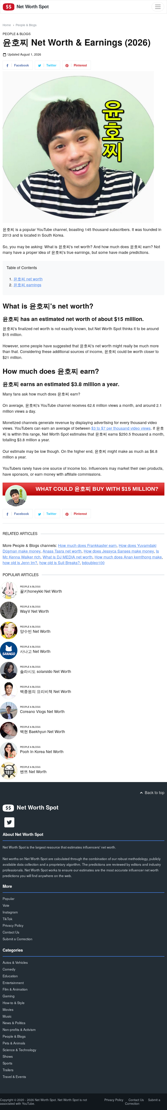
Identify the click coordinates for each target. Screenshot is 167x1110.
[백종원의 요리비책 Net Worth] (8, 689)
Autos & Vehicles (15, 962)
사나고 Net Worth (35, 651)
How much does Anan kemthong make (128, 557)
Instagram (10, 912)
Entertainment (13, 982)
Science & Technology (19, 1049)
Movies (8, 1009)
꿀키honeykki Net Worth (41, 591)
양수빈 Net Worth (35, 631)
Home (7, 25)
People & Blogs (26, 25)
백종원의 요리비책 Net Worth (45, 691)
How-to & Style (14, 1002)
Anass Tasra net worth (62, 551)
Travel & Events (14, 1076)
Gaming (9, 995)
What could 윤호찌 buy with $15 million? (97, 489)
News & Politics (14, 1022)
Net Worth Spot (31, 6)
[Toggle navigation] (158, 6)
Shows (8, 1056)
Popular (8, 898)
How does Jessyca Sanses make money (119, 551)
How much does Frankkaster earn (87, 545)
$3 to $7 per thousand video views (121, 428)
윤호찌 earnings (27, 284)
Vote (6, 905)
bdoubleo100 (93, 562)
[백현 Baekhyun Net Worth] (8, 730)
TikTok (7, 918)
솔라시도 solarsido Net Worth (45, 671)
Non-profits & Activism (19, 1029)
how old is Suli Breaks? (59, 562)
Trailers (8, 1069)
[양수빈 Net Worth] (8, 629)
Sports (7, 1063)
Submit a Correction (17, 938)
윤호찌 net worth (28, 279)
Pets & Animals (14, 1042)
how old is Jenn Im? (20, 562)
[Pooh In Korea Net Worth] (8, 750)
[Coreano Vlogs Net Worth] (8, 710)
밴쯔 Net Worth (33, 771)
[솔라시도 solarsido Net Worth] (8, 669)
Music (7, 1016)
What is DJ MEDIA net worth (67, 557)
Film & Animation (15, 989)
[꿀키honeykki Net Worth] (8, 589)
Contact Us (11, 932)
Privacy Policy (13, 925)
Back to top (154, 792)
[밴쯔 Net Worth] (8, 770)
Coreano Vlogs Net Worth (42, 711)
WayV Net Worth (34, 611)
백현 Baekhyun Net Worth (42, 731)
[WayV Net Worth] (8, 609)
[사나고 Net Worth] (8, 649)
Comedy (9, 969)
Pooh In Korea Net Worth (41, 751)
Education (10, 975)
